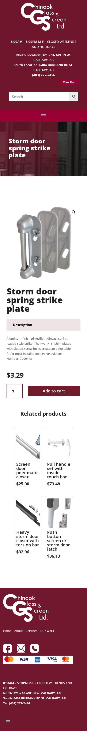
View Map (69, 82)
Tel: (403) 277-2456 (16, 703)
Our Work (47, 631)
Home (7, 631)
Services (31, 631)
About (18, 631)
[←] (10, 188)
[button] (73, 212)
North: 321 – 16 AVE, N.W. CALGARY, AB (32, 693)
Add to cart (54, 391)
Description (22, 325)
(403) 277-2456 (43, 75)
